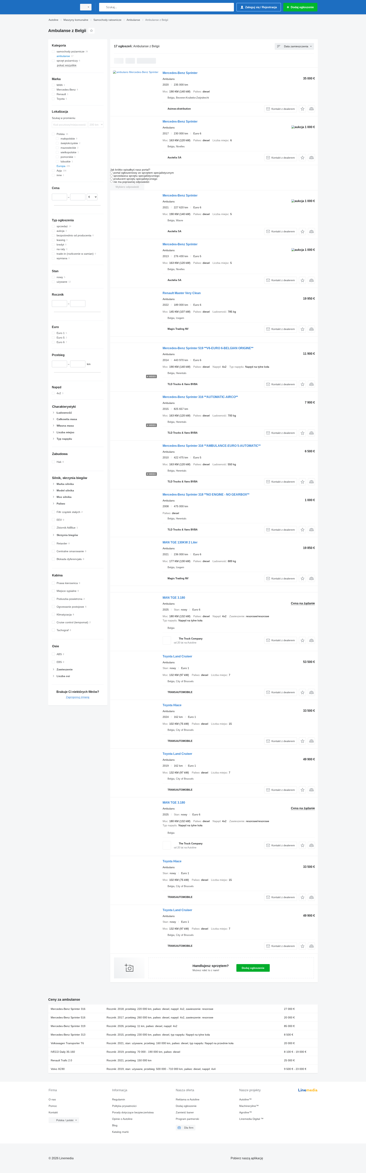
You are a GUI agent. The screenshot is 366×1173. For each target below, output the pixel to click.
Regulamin (118, 1099)
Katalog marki (120, 1131)
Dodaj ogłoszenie (253, 967)
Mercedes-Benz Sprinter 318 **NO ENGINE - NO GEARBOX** (206, 494)
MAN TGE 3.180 (174, 597)
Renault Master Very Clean (182, 293)
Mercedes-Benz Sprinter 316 (68, 1008)
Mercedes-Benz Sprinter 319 (68, 1026)
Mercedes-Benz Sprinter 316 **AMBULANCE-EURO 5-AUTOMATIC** (212, 445)
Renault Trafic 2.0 (61, 1060)
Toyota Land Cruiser (177, 656)
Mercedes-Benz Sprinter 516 (68, 1017)
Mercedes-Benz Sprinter (180, 73)
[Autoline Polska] (62, 7)
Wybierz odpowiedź (127, 186)
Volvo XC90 (58, 1068)
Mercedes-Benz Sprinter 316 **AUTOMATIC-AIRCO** (200, 397)
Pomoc (53, 1105)
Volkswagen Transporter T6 (67, 1043)
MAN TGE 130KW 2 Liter (180, 542)
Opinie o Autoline (122, 1118)
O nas (52, 1099)
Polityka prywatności (124, 1105)
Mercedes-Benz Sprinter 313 (68, 1034)
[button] (302, 108)
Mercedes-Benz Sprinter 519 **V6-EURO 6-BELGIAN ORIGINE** (208, 348)
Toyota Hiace (172, 705)
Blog (114, 1125)
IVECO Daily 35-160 (63, 1051)
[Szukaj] (102, 7)
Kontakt (53, 1112)
